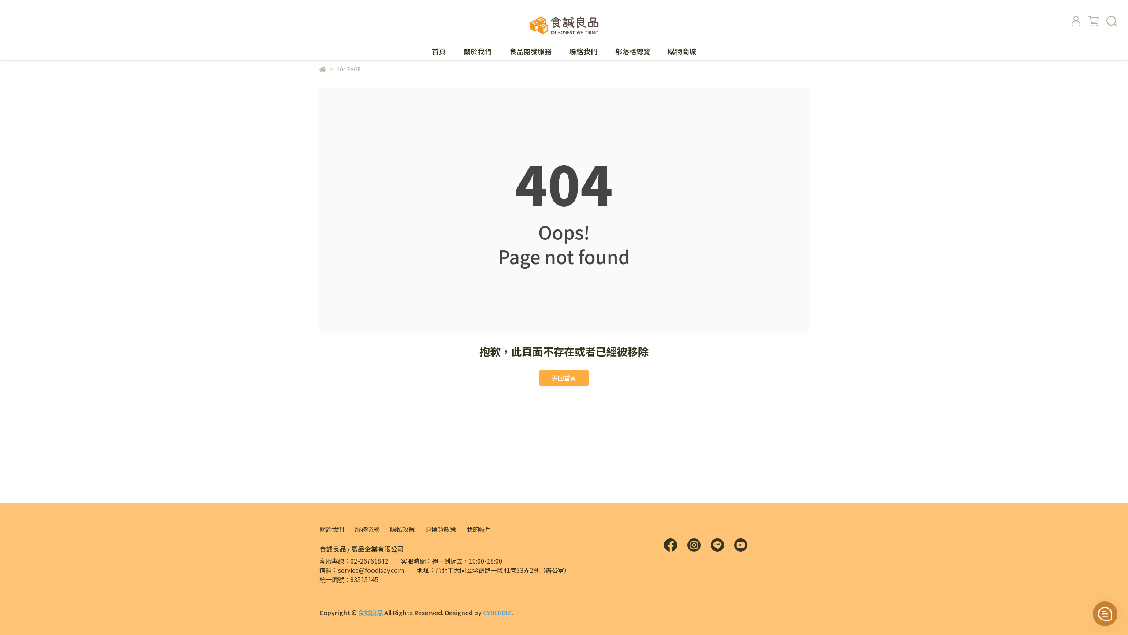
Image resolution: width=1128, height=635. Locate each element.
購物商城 (682, 51)
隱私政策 (402, 529)
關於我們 (478, 51)
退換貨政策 (440, 529)
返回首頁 (564, 378)
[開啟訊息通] (1105, 613)
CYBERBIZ (497, 612)
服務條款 (367, 529)
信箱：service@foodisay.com (361, 570)
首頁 (439, 51)
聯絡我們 (583, 51)
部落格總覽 (632, 51)
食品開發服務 (530, 51)
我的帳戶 (479, 529)
